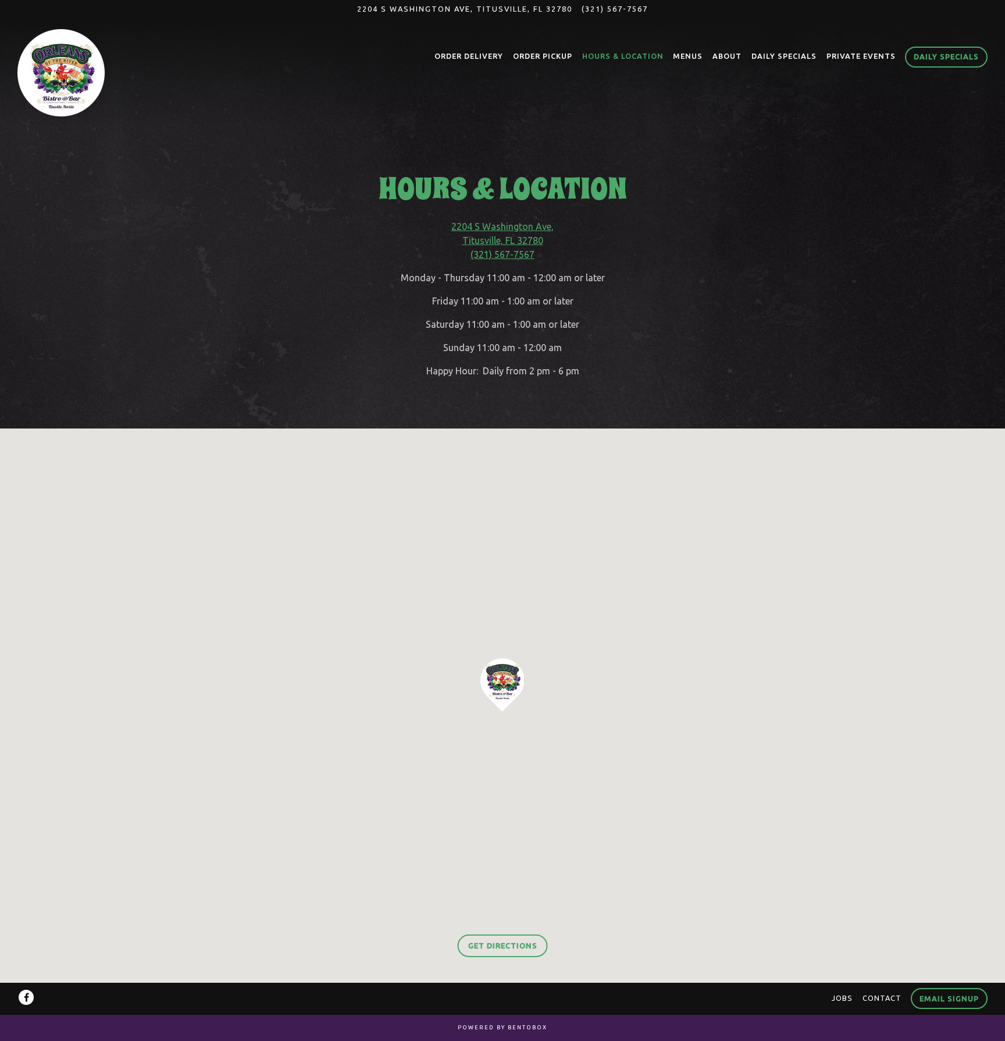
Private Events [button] (861, 56)
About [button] (727, 56)
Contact (882, 998)
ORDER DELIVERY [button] (468, 56)
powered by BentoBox (502, 1027)
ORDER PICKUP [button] (542, 56)
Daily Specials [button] (784, 56)
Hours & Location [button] (623, 56)
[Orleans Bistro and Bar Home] (61, 71)
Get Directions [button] (502, 945)
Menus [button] (688, 56)
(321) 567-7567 (615, 9)
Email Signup (949, 998)
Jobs (842, 998)
